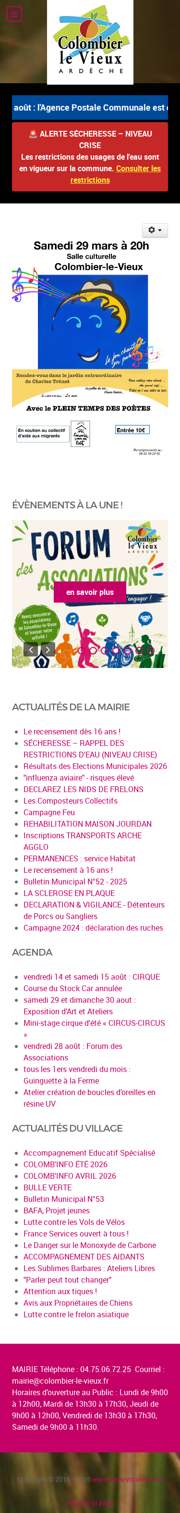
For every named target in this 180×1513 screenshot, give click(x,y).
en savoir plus (90, 592)
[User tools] (155, 230)
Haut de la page (90, 1502)
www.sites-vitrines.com (127, 1479)
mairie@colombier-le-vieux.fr (60, 1380)
